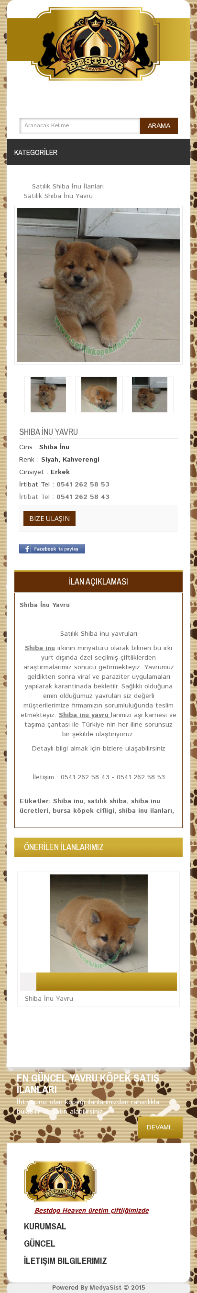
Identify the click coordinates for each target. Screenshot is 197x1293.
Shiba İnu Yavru (49, 999)
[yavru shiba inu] (150, 394)
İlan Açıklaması (98, 581)
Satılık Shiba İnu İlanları (68, 186)
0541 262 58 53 (82, 484)
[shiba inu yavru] (99, 394)
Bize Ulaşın (49, 518)
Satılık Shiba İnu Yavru (58, 196)
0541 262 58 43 (82, 497)
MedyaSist (105, 1288)
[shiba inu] (48, 394)
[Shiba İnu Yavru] (98, 285)
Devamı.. (160, 1127)
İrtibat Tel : (37, 497)
